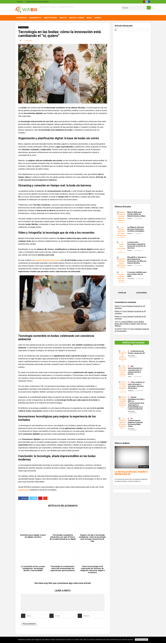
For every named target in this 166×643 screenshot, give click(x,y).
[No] (163, 640)
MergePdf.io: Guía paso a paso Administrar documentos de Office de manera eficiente (136, 260)
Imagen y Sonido (76, 18)
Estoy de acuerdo (141, 639)
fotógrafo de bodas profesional (47, 260)
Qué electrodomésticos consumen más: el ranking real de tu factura (135, 370)
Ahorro (130, 376)
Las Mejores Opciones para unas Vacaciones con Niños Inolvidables (135, 229)
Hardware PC (35, 18)
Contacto (20, 1)
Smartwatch (130, 278)
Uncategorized (23, 27)
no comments (28, 40)
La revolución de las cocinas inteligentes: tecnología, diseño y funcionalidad (33, 568)
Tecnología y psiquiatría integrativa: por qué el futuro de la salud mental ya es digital (63, 537)
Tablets (63, 18)
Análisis (129, 250)
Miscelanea (131, 355)
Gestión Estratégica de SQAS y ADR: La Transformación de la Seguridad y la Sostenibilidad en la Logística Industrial (136, 403)
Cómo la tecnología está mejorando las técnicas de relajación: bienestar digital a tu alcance (92, 569)
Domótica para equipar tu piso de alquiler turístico (33, 536)
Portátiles (21, 18)
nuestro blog (23, 490)
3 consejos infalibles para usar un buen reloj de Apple (136, 274)
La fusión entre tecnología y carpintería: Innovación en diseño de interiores (136, 245)
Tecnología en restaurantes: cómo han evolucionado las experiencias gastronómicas (62, 568)
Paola (117, 306)
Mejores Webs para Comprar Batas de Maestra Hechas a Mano (136, 214)
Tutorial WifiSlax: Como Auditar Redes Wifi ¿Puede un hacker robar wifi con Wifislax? (131, 324)
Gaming (97, 18)
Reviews (129, 218)
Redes (89, 18)
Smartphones (50, 18)
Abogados (130, 390)
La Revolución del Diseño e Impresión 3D (131, 473)
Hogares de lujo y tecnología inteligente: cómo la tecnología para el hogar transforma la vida (92, 538)
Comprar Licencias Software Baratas (37, 1)
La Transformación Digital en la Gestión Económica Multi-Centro (135, 422)
